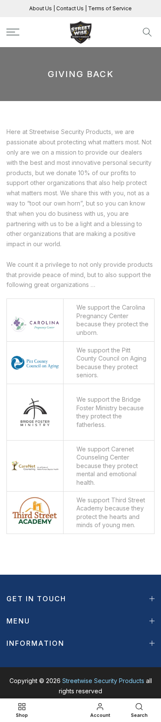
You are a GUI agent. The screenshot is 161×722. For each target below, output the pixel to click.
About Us (41, 8)
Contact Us (69, 8)
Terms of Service (109, 8)
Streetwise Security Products (103, 680)
